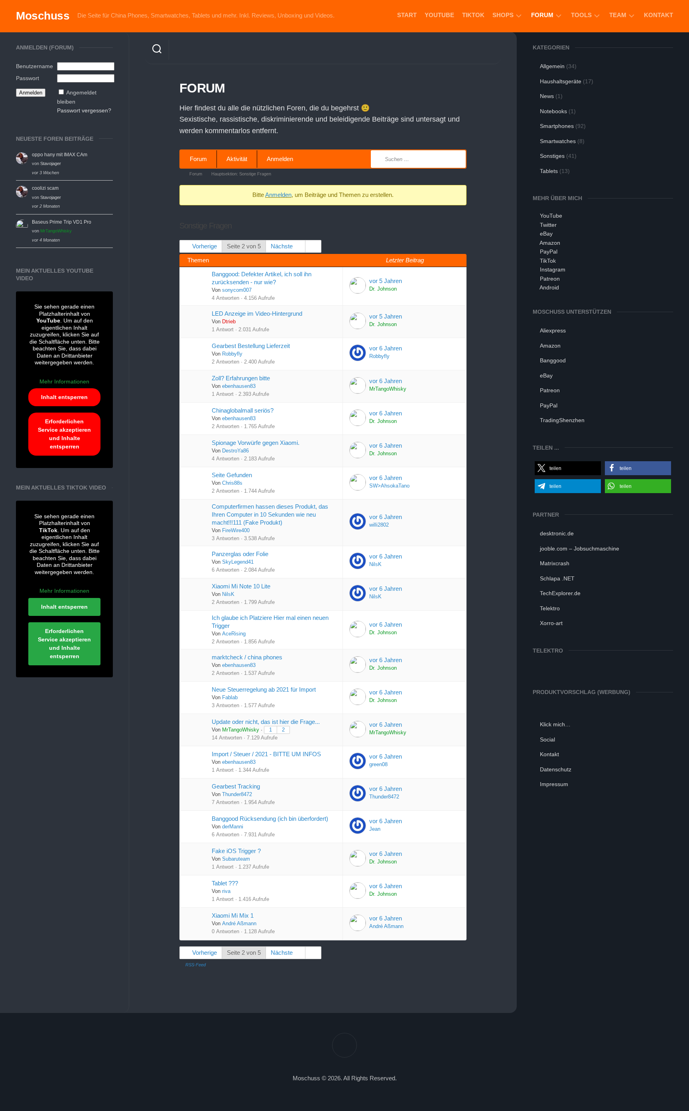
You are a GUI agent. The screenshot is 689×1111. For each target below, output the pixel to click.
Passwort (27, 78)
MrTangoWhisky (56, 230)
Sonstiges (552, 156)
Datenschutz (555, 769)
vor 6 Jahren (385, 348)
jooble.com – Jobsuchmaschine (579, 548)
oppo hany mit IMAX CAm (59, 154)
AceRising (234, 634)
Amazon (549, 243)
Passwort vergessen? (84, 110)
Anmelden (280, 158)
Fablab (230, 697)
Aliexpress (553, 330)
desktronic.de (557, 533)
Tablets (549, 171)
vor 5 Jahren (385, 280)
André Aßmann (239, 923)
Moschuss (42, 16)
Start (407, 15)
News (547, 96)
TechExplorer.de (560, 593)
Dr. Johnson (383, 289)
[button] (568, 468)
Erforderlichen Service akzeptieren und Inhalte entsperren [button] (64, 434)
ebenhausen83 (239, 386)
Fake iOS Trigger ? (236, 851)
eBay (546, 233)
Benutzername (34, 66)
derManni (232, 827)
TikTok (473, 15)
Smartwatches (558, 141)
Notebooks (553, 111)
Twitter (548, 225)
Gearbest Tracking (236, 786)
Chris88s (232, 483)
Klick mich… (555, 724)
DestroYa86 (235, 451)
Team (617, 15)
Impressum (554, 784)
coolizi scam (45, 188)
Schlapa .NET (557, 578)
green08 (378, 764)
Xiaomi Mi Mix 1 (233, 915)
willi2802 (379, 525)
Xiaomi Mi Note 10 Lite (241, 586)
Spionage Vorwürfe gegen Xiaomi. (255, 442)
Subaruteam (236, 859)
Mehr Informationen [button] (64, 381)
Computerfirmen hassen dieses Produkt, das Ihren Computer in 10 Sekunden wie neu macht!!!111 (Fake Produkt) (270, 514)
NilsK (375, 564)
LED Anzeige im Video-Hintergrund (257, 313)
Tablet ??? (225, 883)
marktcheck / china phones (247, 657)
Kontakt (658, 15)
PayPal (548, 251)
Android (549, 287)
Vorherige (204, 246)
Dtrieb (229, 321)
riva (226, 891)
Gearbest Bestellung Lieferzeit (251, 345)
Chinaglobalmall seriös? (243, 410)
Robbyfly (232, 354)
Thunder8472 (237, 794)
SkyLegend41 (238, 562)
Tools (581, 15)
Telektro (550, 608)
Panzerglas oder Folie (240, 554)
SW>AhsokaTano (389, 486)
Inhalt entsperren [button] (64, 397)
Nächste (282, 246)
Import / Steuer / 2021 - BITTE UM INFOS (266, 754)
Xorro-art (551, 623)
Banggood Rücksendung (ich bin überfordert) (270, 818)
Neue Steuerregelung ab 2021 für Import (264, 689)
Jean (374, 829)
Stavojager (50, 163)
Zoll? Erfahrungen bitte (241, 378)
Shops (503, 15)
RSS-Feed (195, 964)
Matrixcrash (554, 563)
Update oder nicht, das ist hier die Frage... (266, 721)
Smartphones (557, 126)
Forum (542, 15)
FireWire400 (236, 530)
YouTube (439, 15)
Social (547, 739)
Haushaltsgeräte (560, 81)
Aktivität (236, 158)
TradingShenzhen (562, 420)
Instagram (552, 269)
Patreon (550, 278)
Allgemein (552, 66)
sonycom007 (237, 290)
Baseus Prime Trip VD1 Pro (61, 222)
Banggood (553, 360)
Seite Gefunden (232, 475)
